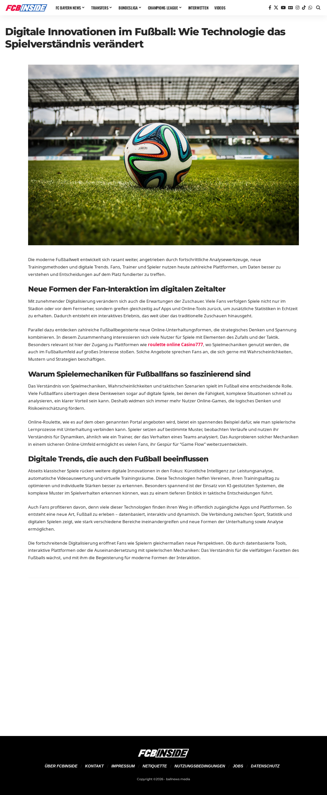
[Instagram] (297, 7)
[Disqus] (163, 651)
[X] (276, 7)
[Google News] (290, 7)
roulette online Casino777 (175, 344)
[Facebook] (270, 7)
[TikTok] (304, 7)
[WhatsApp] (310, 7)
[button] (318, 7)
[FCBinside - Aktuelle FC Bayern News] (26, 8)
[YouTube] (283, 7)
